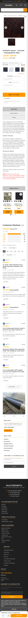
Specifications (14, 113)
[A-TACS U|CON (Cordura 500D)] (9, 201)
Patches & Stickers (6, 540)
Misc (3, 538)
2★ (19, 251)
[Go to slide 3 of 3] (15, 214)
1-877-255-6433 (9, 427)
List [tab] (18, 64)
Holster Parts (4, 508)
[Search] (25, 10)
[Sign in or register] (16, 5)
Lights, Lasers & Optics (7, 536)
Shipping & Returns (8, 443)
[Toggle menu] (2, 5)
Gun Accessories (5, 531)
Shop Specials (7, 441)
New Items (6, 439)
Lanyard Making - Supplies (7, 521)
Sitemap (6, 565)
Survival (3, 542)
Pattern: (14, 64)
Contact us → (8, 430)
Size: (14, 82)
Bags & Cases (5, 529)
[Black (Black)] (20, 201)
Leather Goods (5, 535)
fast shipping (12, 247)
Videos (14, 117)
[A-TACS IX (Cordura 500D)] (5, 201)
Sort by (4, 255)
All (4, 251)
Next (23, 202)
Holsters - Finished (6, 533)
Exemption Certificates (9, 563)
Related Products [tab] (14, 188)
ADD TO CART (18, 615)
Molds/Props (4, 511)
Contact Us (6, 552)
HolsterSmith (14, 485)
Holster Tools (4, 509)
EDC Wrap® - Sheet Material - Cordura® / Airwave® (7, 204)
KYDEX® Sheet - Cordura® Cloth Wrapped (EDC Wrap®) (18, 204)
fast (5, 247)
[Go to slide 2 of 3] (13, 214)
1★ (22, 251)
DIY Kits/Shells (5, 513)
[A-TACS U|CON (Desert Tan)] (18, 201)
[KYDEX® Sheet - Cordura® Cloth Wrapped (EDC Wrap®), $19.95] (19, 196)
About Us (6, 556)
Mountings (4, 506)
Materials (4, 504)
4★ (11, 251)
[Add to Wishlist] (25, 16)
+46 (11, 201)
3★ (15, 251)
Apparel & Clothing (6, 528)
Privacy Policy (7, 450)
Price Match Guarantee (9, 445)
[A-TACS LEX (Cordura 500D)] (7, 201)
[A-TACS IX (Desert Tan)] (16, 201)
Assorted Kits (4, 519)
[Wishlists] (21, 5)
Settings (14, 609)
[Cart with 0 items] (25, 5)
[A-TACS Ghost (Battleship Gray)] (14, 201)
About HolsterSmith (8, 448)
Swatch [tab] (23, 64)
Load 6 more (14, 386)
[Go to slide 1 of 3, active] (10, 214)
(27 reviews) (12, 58)
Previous (3, 202)
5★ (7, 251)
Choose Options (8, 212)
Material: (14, 76)
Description (14, 109)
